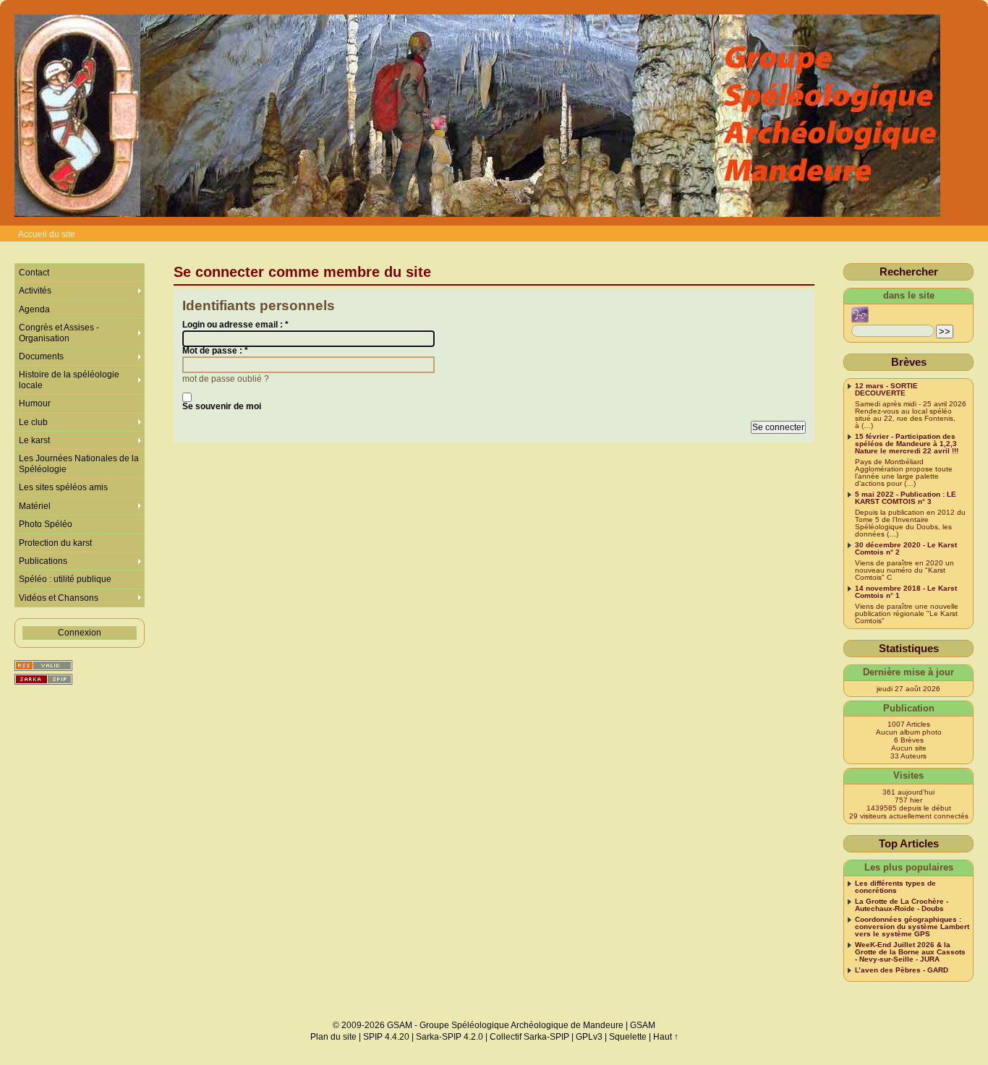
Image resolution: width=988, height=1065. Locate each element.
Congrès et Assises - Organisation (59, 332)
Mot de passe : (215, 350)
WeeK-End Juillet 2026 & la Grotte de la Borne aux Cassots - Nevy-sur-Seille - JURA (910, 952)
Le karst (34, 440)
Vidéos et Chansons (58, 598)
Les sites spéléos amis (63, 487)
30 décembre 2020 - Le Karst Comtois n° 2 (906, 549)
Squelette (628, 1037)
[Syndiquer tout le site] (43, 665)
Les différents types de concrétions (895, 887)
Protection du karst (55, 543)
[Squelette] (43, 679)
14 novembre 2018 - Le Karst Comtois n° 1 (906, 592)
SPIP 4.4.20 (386, 1037)
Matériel (35, 506)
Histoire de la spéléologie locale (69, 379)
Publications (43, 561)
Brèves (909, 362)
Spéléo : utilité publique (65, 579)
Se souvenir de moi (221, 406)
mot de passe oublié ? (225, 379)
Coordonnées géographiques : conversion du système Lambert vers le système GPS (912, 927)
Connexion (79, 633)
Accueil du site (46, 234)
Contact (34, 273)
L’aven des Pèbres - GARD (901, 970)
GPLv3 (589, 1037)
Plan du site (333, 1037)
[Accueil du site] (477, 116)
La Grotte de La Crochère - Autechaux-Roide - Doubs (901, 905)
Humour (35, 403)
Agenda (34, 309)
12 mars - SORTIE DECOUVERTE (886, 389)
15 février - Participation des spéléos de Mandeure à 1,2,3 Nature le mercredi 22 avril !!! (906, 444)
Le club (33, 422)
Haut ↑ (665, 1037)
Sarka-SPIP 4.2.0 (449, 1037)
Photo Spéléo (45, 524)
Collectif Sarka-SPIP (529, 1037)
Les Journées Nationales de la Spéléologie (79, 463)
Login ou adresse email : (235, 324)
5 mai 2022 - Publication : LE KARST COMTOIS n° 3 (905, 498)
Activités (35, 291)
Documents (41, 356)
